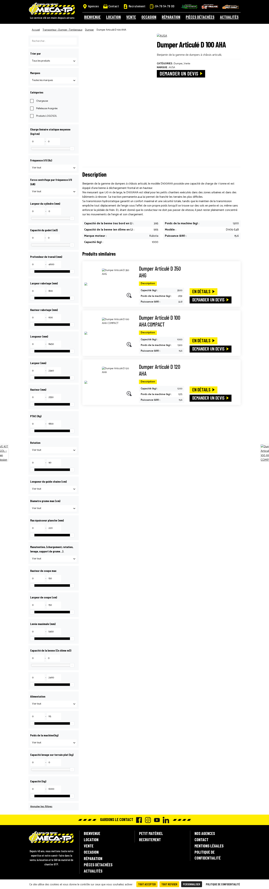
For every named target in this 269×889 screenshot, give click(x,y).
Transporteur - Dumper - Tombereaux (62, 30)
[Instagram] (147, 820)
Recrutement (137, 6)
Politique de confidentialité (208, 855)
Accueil (36, 30)
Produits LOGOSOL (46, 116)
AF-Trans (210, 6)
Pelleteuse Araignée (46, 108)
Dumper (89, 30)
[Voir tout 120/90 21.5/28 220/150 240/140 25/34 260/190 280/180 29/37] (53, 191)
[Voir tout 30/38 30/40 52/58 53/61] (53, 167)
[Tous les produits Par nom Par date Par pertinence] (53, 61)
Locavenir (189, 6)
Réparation (171, 16)
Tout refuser (169, 884)
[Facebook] (138, 820)
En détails (201, 291)
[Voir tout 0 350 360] (53, 450)
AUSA (172, 67)
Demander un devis (179, 73)
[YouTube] (156, 820)
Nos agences (205, 833)
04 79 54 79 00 (165, 6)
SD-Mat (230, 7)
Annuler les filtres (41, 807)
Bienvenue (92, 16)
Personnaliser (191, 884)
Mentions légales (209, 845)
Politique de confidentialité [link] (223, 884)
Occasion (148, 16)
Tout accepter (147, 884)
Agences (93, 6)
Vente (131, 16)
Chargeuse (42, 101)
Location (113, 16)
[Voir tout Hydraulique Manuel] (53, 558)
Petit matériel (151, 833)
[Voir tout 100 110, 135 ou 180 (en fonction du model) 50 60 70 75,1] (53, 508)
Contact (114, 6)
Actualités (229, 16)
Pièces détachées (200, 16)
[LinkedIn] (165, 820)
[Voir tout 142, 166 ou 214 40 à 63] (53, 489)
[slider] (72, 148)
